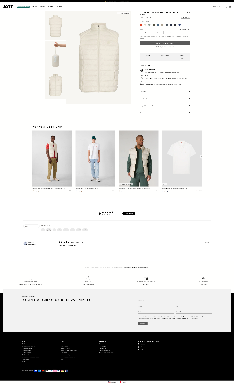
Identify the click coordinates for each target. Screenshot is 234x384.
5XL (67, 184)
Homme (92, 267)
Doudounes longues (27, 348)
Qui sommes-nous (103, 343)
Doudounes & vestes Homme (102, 267)
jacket (59, 230)
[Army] (154, 25)
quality (49, 230)
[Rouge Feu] (141, 25)
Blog (62, 359)
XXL (38, 184)
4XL (57, 184)
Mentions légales (49, 368)
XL (67, 181)
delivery (66, 230)
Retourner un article (65, 348)
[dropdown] (31, 229)
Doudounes (25, 343)
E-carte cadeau (26, 359)
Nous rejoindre (102, 348)
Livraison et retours (64, 368)
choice (85, 230)
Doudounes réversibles (27, 354)
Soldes (24, 361)
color (42, 230)
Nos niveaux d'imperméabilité (106, 352)
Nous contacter (64, 346)
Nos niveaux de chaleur (104, 350)
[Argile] (145, 25)
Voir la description (185, 17)
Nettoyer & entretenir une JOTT (68, 357)
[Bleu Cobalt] (179, 25)
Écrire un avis (129, 213)
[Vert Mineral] (149, 25)
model (79, 230)
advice (72, 230)
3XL (48, 184)
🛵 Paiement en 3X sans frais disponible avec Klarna (117, 1)
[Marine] (171, 25)
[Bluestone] (167, 25)
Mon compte (64, 352)
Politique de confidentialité (36, 368)
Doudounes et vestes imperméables (30, 357)
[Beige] (162, 25)
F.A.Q (62, 343)
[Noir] (175, 25)
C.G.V (56, 368)
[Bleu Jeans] (158, 25)
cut (54, 230)
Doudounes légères (117, 267)
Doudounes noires (26, 350)
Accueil (87, 267)
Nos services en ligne (66, 354)
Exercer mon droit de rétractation (69, 350)
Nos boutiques (102, 346)
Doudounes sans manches (28, 346)
